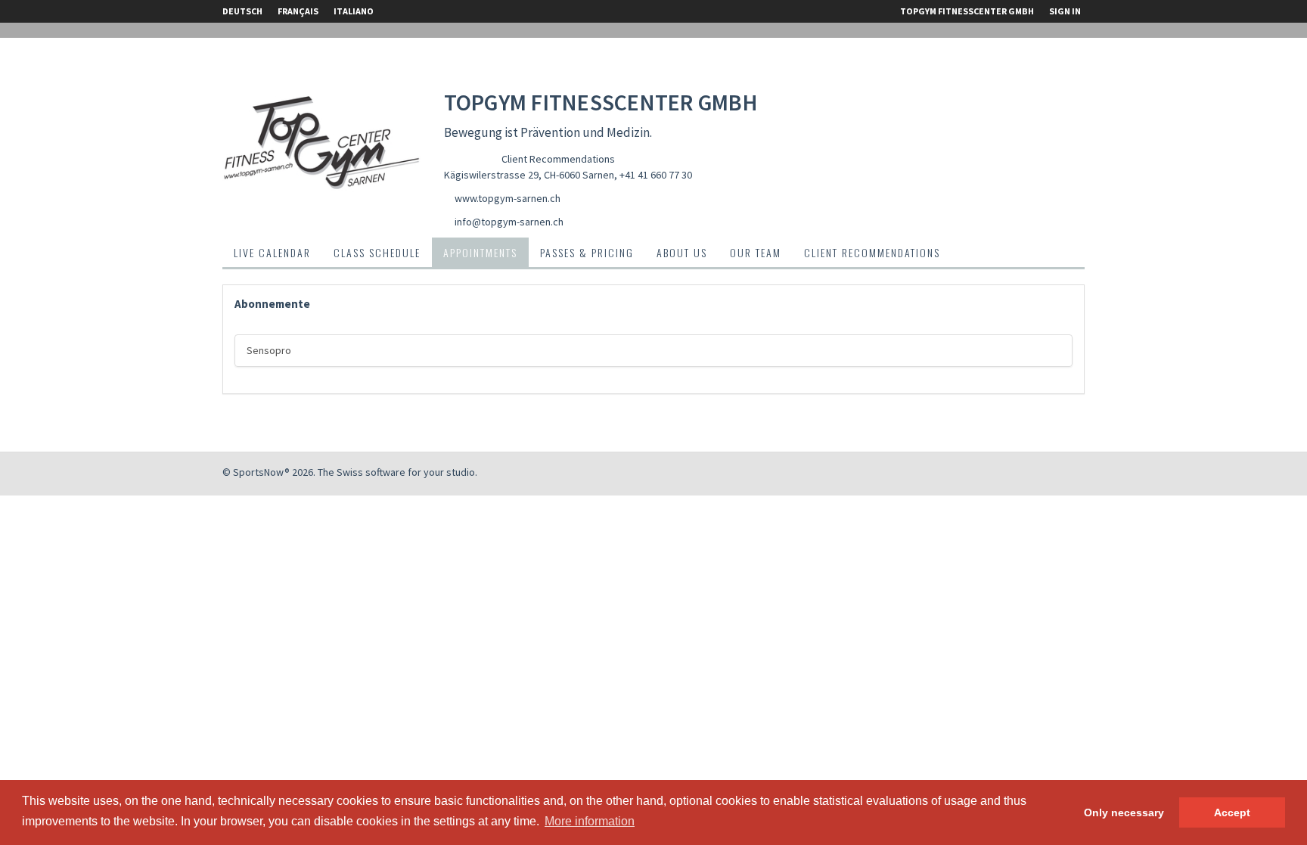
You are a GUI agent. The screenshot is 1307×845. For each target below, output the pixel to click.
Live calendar (272, 252)
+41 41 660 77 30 (655, 175)
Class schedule (377, 252)
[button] (272, 304)
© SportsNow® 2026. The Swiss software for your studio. (349, 472)
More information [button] (590, 821)
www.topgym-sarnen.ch (507, 198)
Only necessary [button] (1124, 812)
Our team (755, 252)
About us (682, 252)
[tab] (653, 304)
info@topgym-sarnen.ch (509, 221)
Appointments (480, 252)
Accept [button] (1232, 812)
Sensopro (269, 350)
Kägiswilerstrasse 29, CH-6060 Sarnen (529, 175)
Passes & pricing (587, 252)
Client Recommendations (558, 159)
